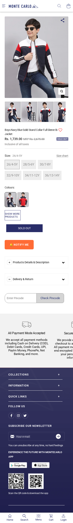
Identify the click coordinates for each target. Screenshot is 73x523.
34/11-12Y (32, 175)
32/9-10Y (13, 175)
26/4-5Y (12, 164)
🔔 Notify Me (19, 244)
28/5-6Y (28, 164)
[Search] (61, 6)
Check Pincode (50, 298)
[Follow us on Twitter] (25, 415)
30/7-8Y (45, 164)
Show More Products (12, 215)
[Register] (58, 436)
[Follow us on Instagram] (18, 415)
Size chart (62, 155)
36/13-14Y (52, 175)
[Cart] (68, 6)
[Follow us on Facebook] (11, 415)
